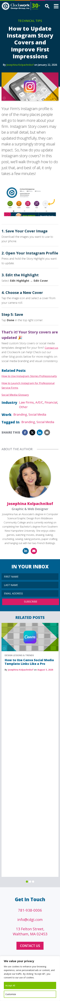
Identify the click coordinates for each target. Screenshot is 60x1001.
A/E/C (39, 402)
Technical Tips (30, 21)
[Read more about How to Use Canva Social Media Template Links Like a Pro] (30, 624)
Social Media (37, 414)
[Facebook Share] (25, 432)
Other (23, 407)
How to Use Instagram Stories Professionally (29, 376)
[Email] (34, 551)
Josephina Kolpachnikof (20, 64)
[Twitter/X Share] (32, 432)
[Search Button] (46, 6)
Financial (51, 402)
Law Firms (26, 402)
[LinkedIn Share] (40, 432)
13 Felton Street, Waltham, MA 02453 (30, 931)
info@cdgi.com (30, 919)
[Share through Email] (47, 432)
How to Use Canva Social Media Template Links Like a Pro (29, 662)
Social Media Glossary (15, 394)
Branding (20, 414)
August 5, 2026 (45, 669)
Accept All (10, 985)
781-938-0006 (30, 910)
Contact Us (30, 946)
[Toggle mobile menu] (56, 6)
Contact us (51, 347)
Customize (10, 994)
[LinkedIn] (26, 551)
